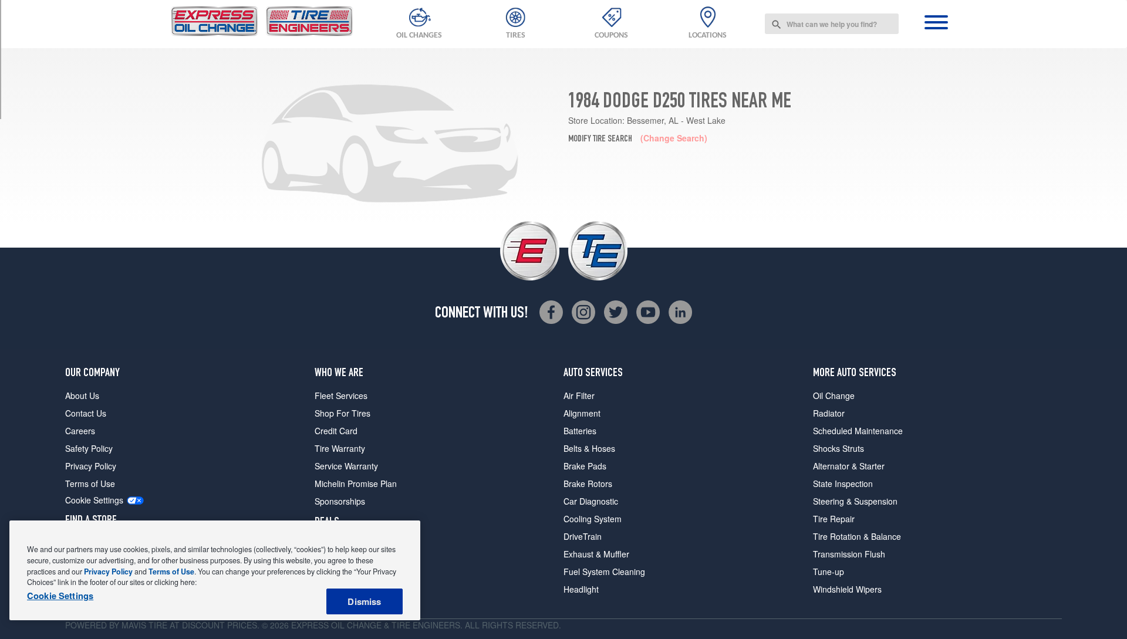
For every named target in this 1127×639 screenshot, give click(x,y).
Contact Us (85, 413)
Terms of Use (90, 483)
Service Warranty (346, 466)
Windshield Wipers (847, 589)
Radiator (829, 413)
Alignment (582, 413)
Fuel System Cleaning (604, 571)
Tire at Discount (187, 625)
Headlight (581, 589)
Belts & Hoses (589, 448)
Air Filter (579, 395)
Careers (80, 431)
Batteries (580, 431)
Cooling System (593, 519)
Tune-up (828, 571)
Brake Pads (585, 466)
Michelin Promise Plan (356, 483)
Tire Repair (834, 519)
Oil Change (834, 395)
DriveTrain (583, 536)
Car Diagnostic (591, 501)
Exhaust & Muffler (596, 554)
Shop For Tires (342, 413)
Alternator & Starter (849, 466)
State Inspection (843, 483)
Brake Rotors (588, 483)
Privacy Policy (90, 466)
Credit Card (336, 431)
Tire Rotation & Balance (857, 536)
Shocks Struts (838, 448)
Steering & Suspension (855, 501)
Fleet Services (341, 395)
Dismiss (364, 601)
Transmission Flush (849, 554)
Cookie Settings (94, 500)
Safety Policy (89, 448)
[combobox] (832, 23)
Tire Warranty (340, 448)
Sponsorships (340, 501)
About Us (82, 395)
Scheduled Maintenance (858, 431)
